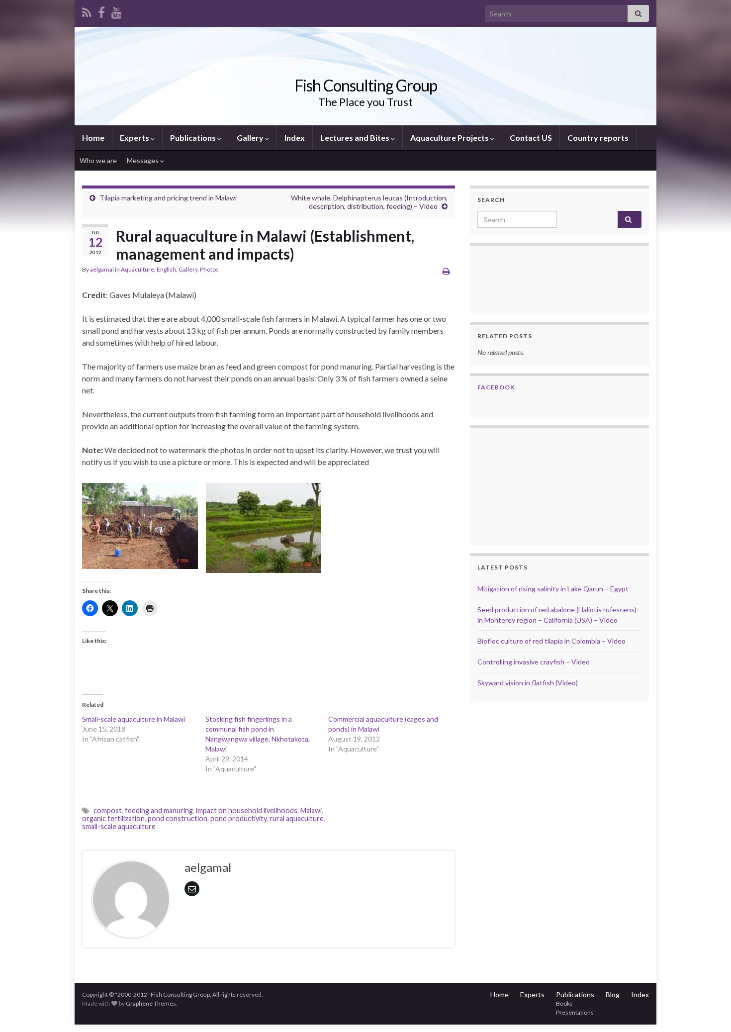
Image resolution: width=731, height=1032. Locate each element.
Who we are (98, 160)
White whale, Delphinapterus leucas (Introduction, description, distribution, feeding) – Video (369, 201)
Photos (209, 269)
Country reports (598, 137)
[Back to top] (708, 1009)
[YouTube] (116, 10)
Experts (135, 137)
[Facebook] (101, 10)
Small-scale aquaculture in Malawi (133, 719)
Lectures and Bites (355, 137)
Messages (143, 160)
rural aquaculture (297, 818)
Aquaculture (137, 269)
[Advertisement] (527, 485)
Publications (193, 137)
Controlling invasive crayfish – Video (533, 661)
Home (93, 137)
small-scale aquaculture (119, 826)
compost (107, 810)
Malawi (311, 810)
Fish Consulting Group (365, 85)
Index (294, 137)
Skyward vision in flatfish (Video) (527, 682)
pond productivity (238, 818)
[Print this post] (446, 271)
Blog (613, 994)
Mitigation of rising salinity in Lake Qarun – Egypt (553, 588)
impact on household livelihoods (246, 810)
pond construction (177, 818)
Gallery (251, 137)
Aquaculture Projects (450, 137)
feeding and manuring (159, 810)
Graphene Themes (151, 1003)
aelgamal (102, 269)
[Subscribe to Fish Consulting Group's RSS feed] (86, 10)
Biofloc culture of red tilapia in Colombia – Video (551, 641)
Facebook (496, 387)
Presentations (575, 1012)
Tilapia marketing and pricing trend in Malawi (168, 197)
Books (564, 1003)
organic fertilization (113, 818)
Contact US (531, 137)
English (166, 269)
